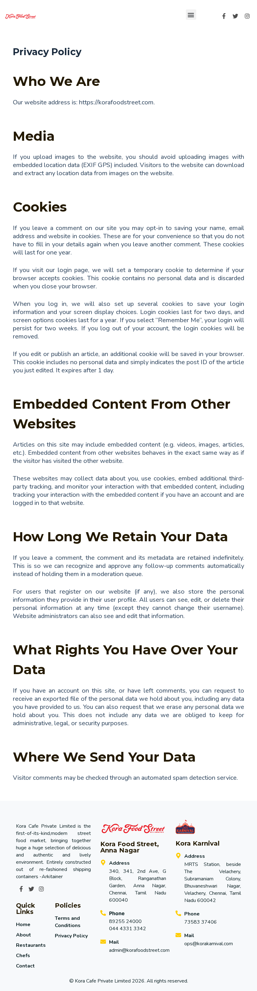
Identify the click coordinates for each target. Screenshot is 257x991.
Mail (114, 942)
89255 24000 (125, 921)
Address (119, 863)
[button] (191, 14)
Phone (192, 913)
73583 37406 (200, 922)
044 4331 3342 (127, 928)
